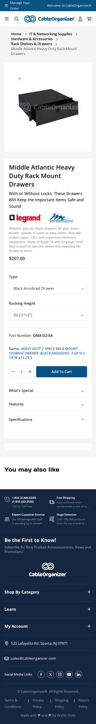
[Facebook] (41, 674)
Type (13, 276)
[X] (50, 674)
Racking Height (22, 303)
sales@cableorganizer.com (33, 658)
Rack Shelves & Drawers (31, 43)
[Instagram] (59, 674)
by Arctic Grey (64, 715)
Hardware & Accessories (32, 38)
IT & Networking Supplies (50, 33)
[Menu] (7, 19)
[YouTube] (69, 674)
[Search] (16, 19)
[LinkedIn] (78, 674)
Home (16, 33)
